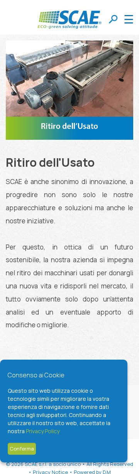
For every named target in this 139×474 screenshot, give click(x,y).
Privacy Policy (42, 431)
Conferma (22, 448)
